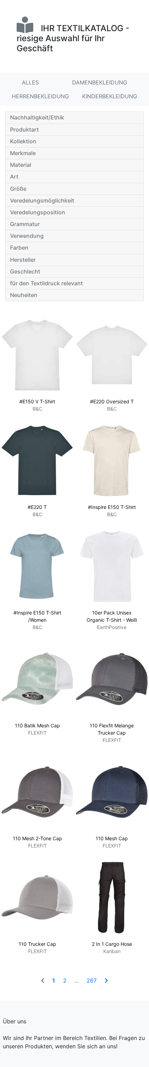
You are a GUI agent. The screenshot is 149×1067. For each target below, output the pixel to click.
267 (92, 980)
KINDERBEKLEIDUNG (109, 96)
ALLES (30, 82)
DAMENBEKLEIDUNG (99, 82)
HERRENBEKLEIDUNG (40, 96)
